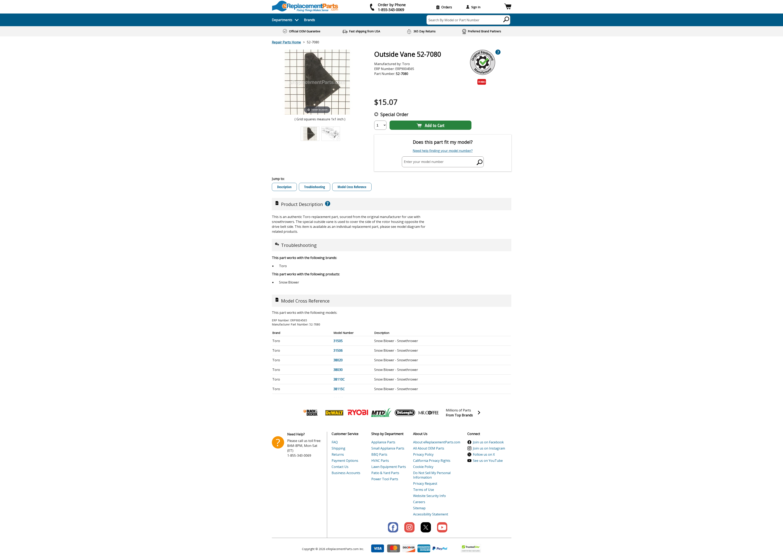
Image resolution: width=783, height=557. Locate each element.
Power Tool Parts (384, 479)
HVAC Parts (380, 460)
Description (284, 187)
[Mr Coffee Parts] (428, 413)
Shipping (338, 448)
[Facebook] (393, 527)
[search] (506, 19)
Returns (338, 454)
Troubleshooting (314, 187)
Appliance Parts (383, 442)
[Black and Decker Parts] (311, 413)
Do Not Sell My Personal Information (432, 475)
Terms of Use (423, 489)
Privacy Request (425, 483)
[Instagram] (409, 527)
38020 (338, 360)
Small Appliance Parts (387, 448)
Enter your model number (424, 161)
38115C (339, 389)
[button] (507, 7)
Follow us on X (484, 454)
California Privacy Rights (431, 460)
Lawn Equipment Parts (388, 466)
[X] (426, 527)
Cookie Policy (423, 466)
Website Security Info (429, 496)
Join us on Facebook (488, 442)
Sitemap (419, 508)
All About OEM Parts (428, 448)
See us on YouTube (488, 460)
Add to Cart (434, 125)
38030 (338, 369)
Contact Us (340, 466)
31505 (338, 341)
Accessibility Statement (430, 514)
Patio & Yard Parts (385, 473)
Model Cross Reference (352, 187)
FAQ (335, 442)
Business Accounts (346, 473)
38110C (339, 379)
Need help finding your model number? (443, 150)
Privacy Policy (423, 454)
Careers (419, 502)
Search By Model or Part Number (453, 20)
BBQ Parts (379, 454)
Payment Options (345, 460)
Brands (309, 20)
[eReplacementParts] (305, 6)
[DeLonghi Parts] (405, 413)
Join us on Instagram (489, 448)
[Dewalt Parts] (334, 413)
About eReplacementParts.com (436, 442)
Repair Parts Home (286, 42)
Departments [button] (282, 20)
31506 (338, 350)
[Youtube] (442, 527)
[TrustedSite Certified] (471, 548)
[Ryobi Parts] (358, 413)
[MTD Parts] (381, 413)
